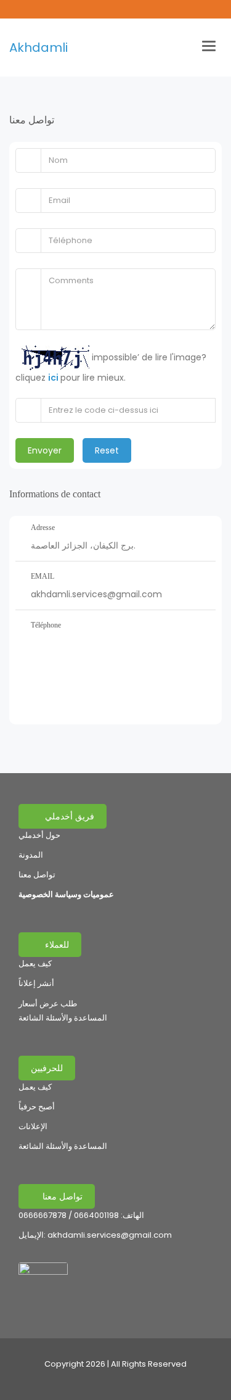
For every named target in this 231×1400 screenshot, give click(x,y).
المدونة (30, 855)
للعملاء (56, 944)
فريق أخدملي (68, 816)
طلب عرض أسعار (47, 1003)
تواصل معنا (36, 874)
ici (54, 377)
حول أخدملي (39, 835)
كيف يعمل (35, 963)
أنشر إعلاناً (36, 983)
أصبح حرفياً (36, 1106)
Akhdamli (38, 47)
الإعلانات (32, 1126)
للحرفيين (47, 1068)
